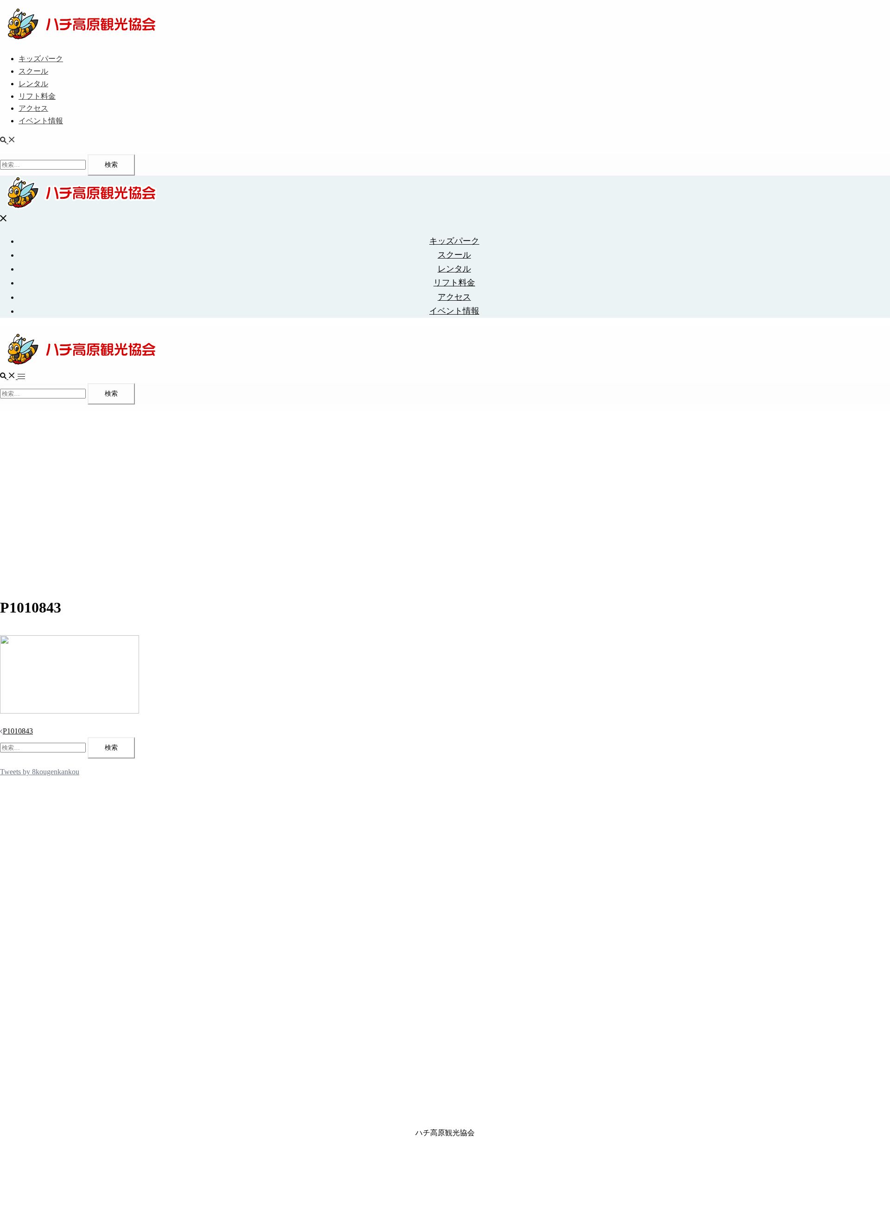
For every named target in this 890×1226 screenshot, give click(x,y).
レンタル (33, 84)
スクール (33, 71)
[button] (8, 141)
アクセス (33, 108)
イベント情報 (41, 121)
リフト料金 (37, 96)
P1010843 (18, 731)
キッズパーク (41, 59)
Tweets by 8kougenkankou (39, 772)
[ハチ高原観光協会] (81, 39)
